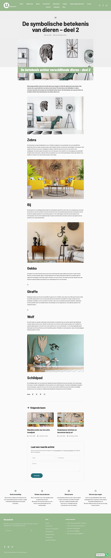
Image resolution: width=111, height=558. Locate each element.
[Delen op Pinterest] (40, 394)
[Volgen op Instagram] (8, 547)
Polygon (65, 4)
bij (55, 17)
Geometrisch (46, 4)
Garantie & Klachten (50, 540)
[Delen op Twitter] (36, 394)
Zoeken (47, 523)
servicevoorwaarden (68, 450)
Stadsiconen (29, 4)
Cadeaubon (57, 7)
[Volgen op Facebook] (5, 547)
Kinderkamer (56, 4)
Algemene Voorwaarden (51, 528)
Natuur (38, 4)
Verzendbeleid (49, 531)
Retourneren (48, 526)
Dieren (21, 4)
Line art (89, 4)
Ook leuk (48, 7)
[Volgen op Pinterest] (12, 547)
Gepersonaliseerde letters (77, 4)
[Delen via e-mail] (44, 394)
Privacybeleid (49, 537)
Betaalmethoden (49, 534)
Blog (64, 7)
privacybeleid (57, 450)
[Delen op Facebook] (32, 394)
